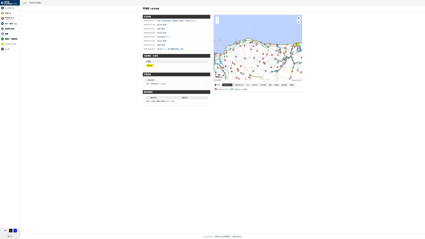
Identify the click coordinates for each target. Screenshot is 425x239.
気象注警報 (161, 29)
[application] (258, 48)
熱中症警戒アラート (164, 37)
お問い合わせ (237, 236)
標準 (5, 230)
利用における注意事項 (222, 236)
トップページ (207, 236)
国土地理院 (217, 80)
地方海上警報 (161, 25)
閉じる (10, 236)
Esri (300, 80)
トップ (24, 3)
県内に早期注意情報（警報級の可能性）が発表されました (177, 21)
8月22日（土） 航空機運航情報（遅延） (171, 49)
